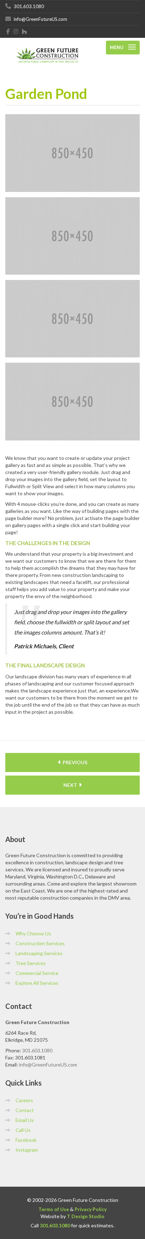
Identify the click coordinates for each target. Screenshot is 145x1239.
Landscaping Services (39, 953)
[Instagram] (16, 31)
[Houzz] (24, 31)
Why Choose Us (33, 933)
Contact (24, 1110)
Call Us (23, 1130)
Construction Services (40, 943)
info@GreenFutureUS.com (48, 1065)
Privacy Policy (91, 1209)
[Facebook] (8, 31)
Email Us (24, 1120)
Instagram (26, 1150)
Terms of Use (53, 1209)
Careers (24, 1100)
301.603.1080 (37, 1050)
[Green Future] (47, 48)
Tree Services (30, 963)
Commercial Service (36, 973)
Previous (74, 762)
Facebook (26, 1140)
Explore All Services (36, 983)
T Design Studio (86, 1216)
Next (70, 785)
